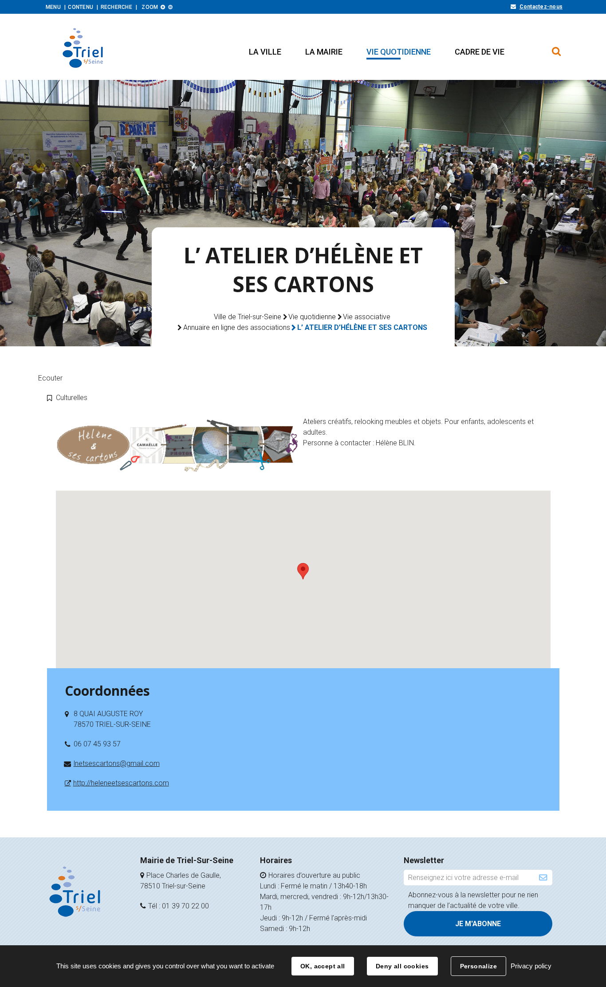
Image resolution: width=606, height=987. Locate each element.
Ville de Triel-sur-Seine (247, 317)
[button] (265, 52)
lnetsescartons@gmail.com (117, 763)
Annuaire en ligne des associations (236, 327)
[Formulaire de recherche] (556, 47)
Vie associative (366, 317)
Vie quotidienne (312, 317)
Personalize (478, 966)
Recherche (116, 7)
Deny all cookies (402, 966)
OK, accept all (322, 966)
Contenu (80, 7)
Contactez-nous (541, 7)
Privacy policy (531, 966)
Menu (53, 7)
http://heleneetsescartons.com (121, 783)
